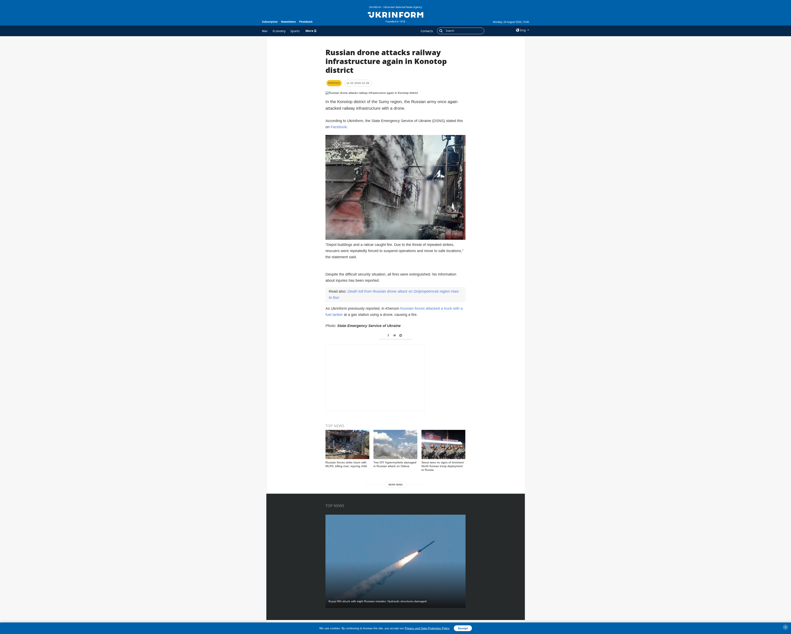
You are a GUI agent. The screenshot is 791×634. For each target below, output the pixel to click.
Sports (295, 31)
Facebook (339, 127)
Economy (279, 31)
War (265, 31)
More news (395, 484)
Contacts (427, 31)
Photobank (305, 21)
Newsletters (288, 21)
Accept (463, 628)
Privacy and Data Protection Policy (427, 628)
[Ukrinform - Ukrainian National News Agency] (395, 14)
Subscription (270, 21)
